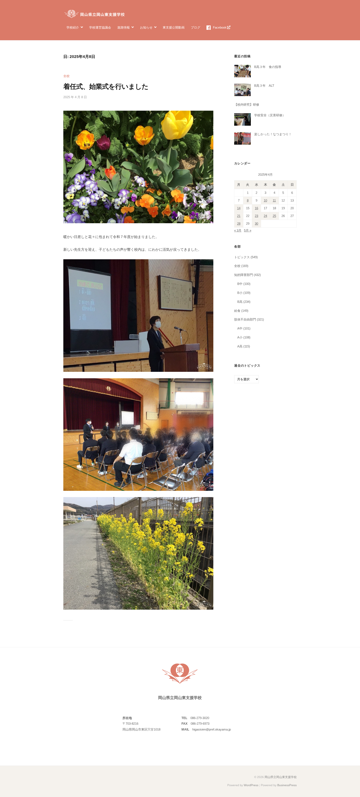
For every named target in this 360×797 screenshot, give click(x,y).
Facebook (219, 27)
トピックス (242, 257)
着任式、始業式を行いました (106, 86)
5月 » (247, 230)
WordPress (251, 785)
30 (256, 223)
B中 (239, 284)
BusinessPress (287, 785)
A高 (239, 346)
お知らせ (146, 27)
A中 (239, 328)
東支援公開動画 (174, 27)
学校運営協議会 (100, 27)
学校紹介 (72, 27)
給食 (237, 310)
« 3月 (237, 230)
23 (256, 216)
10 (265, 200)
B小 (239, 292)
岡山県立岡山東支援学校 (281, 777)
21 (238, 216)
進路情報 (123, 27)
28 (238, 223)
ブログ (195, 27)
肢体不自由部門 (245, 319)
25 (274, 216)
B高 (239, 301)
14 (238, 208)
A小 (239, 337)
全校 (66, 76)
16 (256, 208)
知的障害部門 (243, 275)
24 (265, 216)
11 (274, 200)
